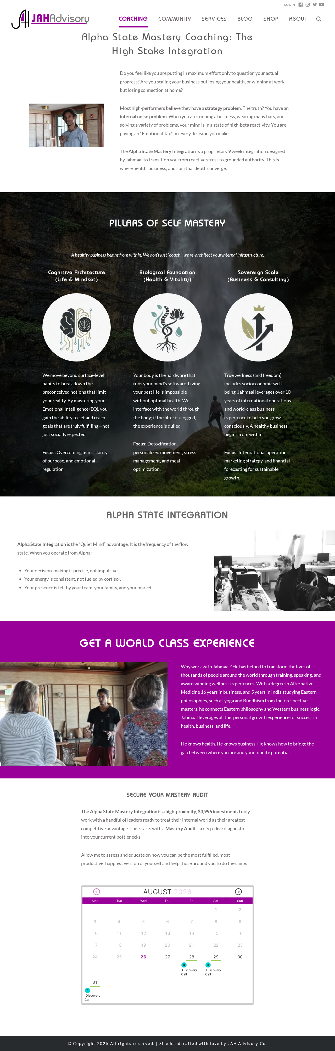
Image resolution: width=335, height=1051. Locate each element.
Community (174, 19)
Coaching (133, 19)
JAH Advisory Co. (247, 1043)
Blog (245, 19)
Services (214, 19)
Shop (271, 19)
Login (289, 5)
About (298, 19)
